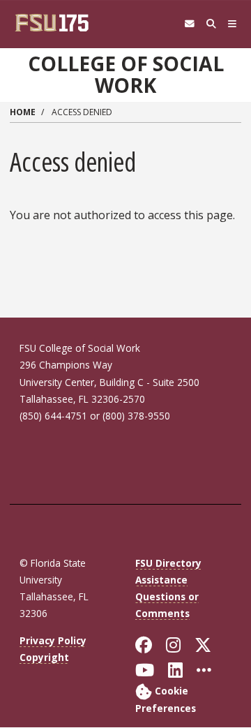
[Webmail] (189, 24)
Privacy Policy (53, 640)
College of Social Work (126, 74)
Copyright (44, 657)
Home (23, 112)
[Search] (210, 24)
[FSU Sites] (232, 24)
